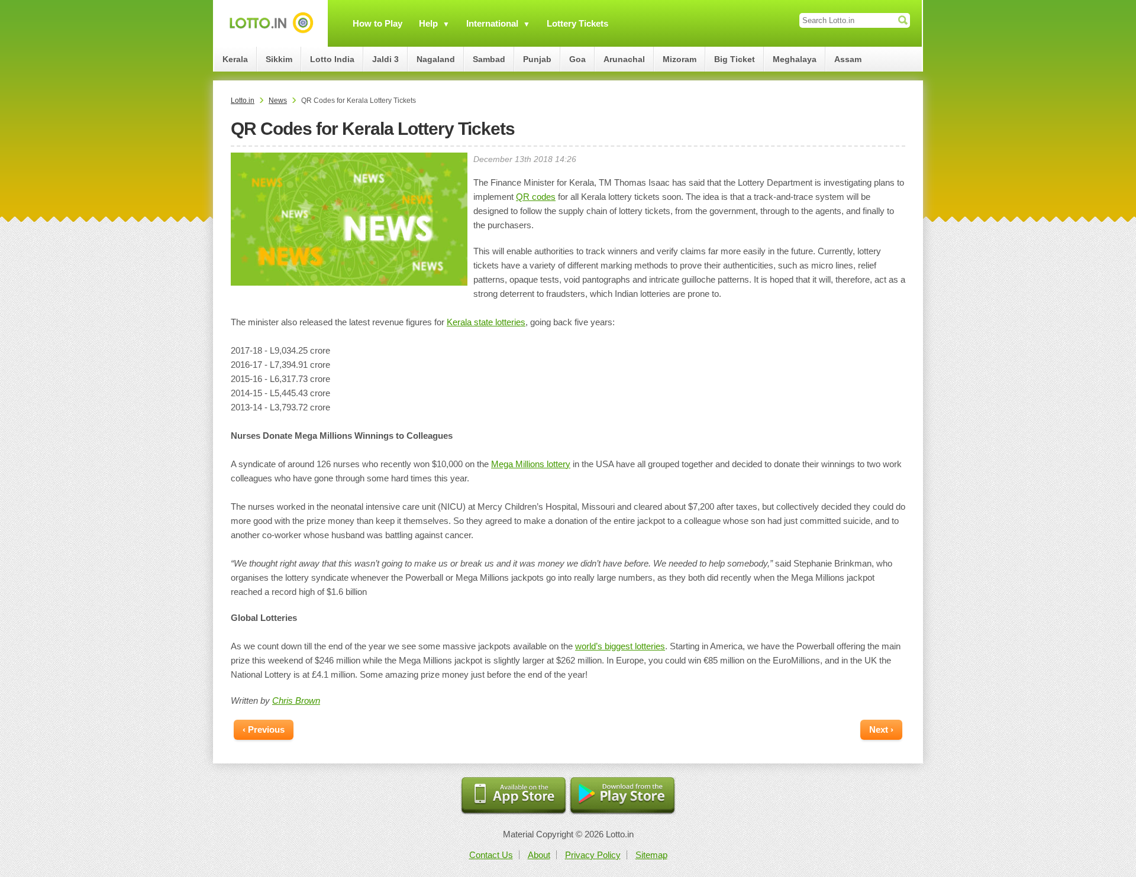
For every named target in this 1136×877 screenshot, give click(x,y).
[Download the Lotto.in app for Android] (622, 796)
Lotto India (332, 59)
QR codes (536, 197)
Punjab (537, 59)
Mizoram (679, 59)
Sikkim (279, 59)
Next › (881, 729)
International (492, 23)
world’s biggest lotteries (620, 646)
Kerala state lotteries (486, 322)
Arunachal (624, 59)
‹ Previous (264, 729)
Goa (577, 59)
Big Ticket (734, 59)
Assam (847, 59)
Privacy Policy (593, 855)
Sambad (489, 59)
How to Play (377, 23)
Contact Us (491, 855)
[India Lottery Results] (271, 23)
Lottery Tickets (577, 23)
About (539, 855)
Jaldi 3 (385, 59)
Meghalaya (794, 59)
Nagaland (436, 59)
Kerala (235, 59)
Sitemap (651, 855)
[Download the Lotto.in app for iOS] (513, 796)
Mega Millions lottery (530, 464)
